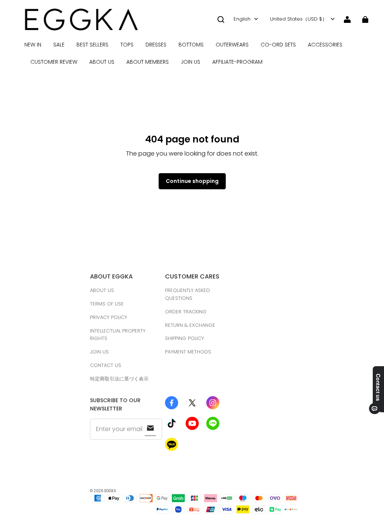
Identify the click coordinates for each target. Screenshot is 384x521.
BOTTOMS (191, 44)
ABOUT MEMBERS (147, 62)
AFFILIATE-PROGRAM (237, 62)
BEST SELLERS (92, 44)
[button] (220, 19)
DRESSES (156, 44)
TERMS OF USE (107, 303)
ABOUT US (101, 62)
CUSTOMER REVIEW (53, 62)
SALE (58, 44)
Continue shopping (192, 181)
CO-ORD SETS (278, 44)
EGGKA (110, 491)
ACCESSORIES (325, 44)
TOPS (127, 44)
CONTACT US (105, 365)
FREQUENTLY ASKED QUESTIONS (187, 294)
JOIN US (190, 62)
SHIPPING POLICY (184, 338)
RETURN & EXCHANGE (190, 325)
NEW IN (32, 44)
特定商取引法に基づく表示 (119, 378)
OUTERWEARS (232, 44)
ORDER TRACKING (186, 311)
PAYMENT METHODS (188, 351)
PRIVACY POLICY (108, 317)
